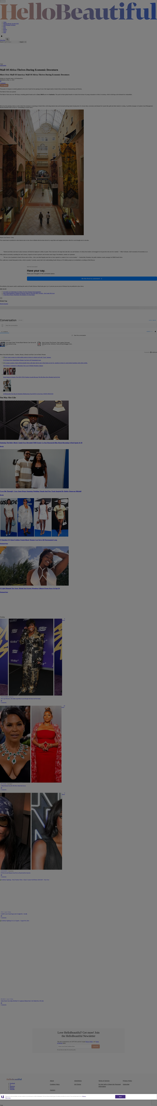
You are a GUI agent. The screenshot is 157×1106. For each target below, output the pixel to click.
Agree (120, 1096)
